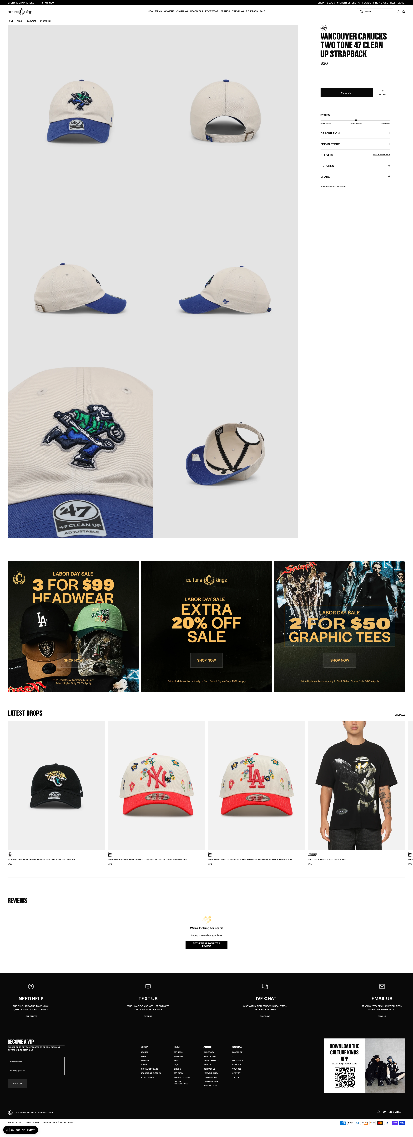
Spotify (236, 1073)
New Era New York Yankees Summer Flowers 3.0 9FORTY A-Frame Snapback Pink (147, 859)
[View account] (398, 11)
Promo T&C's (210, 1085)
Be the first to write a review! (206, 944)
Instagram (237, 1060)
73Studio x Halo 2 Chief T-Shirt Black (327, 859)
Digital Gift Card (149, 1068)
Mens (158, 11)
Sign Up (17, 1083)
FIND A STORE (380, 3)
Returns (178, 1052)
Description (330, 133)
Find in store (330, 144)
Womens (169, 11)
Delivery (355, 155)
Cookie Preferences (181, 1082)
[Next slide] (405, 782)
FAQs (176, 1064)
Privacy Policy (210, 1073)
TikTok (235, 1077)
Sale (262, 11)
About (208, 1047)
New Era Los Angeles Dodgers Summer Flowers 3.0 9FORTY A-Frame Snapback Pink (250, 859)
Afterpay (178, 1073)
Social (237, 1047)
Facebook (237, 1052)
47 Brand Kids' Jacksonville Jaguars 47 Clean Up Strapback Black (42, 859)
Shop (144, 1047)
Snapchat (237, 1064)
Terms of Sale (210, 1081)
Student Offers (182, 1077)
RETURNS (327, 166)
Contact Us (209, 1068)
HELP (393, 3)
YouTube (236, 1068)
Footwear (211, 11)
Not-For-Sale (147, 1077)
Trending (238, 11)
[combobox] (375, 11)
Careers (207, 1064)
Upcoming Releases (151, 1073)
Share (325, 176)
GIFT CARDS (364, 3)
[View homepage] (20, 11)
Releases (252, 11)
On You (177, 1068)
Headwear (196, 11)
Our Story (208, 1052)
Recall (177, 1060)
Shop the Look (211, 1060)
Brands (225, 11)
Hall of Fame (210, 1056)
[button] (403, 11)
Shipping (178, 1056)
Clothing (182, 11)
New (150, 11)
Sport (144, 1064)
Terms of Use (210, 1077)
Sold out (347, 92)
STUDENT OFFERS (346, 3)
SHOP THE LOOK (326, 3)
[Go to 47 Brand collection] (329, 28)
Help (177, 1047)
